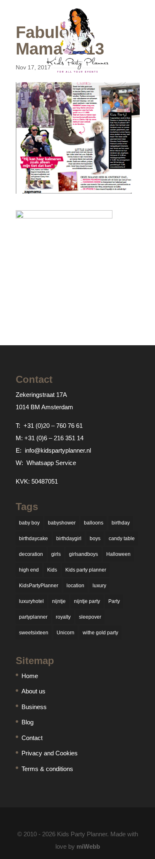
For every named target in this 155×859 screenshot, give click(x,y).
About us (33, 691)
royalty (63, 617)
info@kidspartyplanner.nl (58, 450)
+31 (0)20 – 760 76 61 (53, 425)
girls (56, 554)
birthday (121, 523)
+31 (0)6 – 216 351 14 (53, 437)
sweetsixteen (33, 633)
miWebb (88, 846)
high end (29, 570)
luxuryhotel (31, 601)
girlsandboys (83, 554)
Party (114, 601)
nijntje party (87, 601)
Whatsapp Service (51, 462)
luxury (99, 585)
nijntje (59, 601)
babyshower (62, 523)
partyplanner (33, 617)
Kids (52, 570)
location (75, 585)
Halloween (118, 554)
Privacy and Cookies (49, 753)
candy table (122, 538)
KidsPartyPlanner (38, 585)
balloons (93, 523)
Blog (27, 722)
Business (34, 706)
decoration (31, 554)
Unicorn (65, 633)
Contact (32, 737)
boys (95, 538)
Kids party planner (85, 570)
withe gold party (100, 633)
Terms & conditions (47, 768)
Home (29, 675)
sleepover (90, 617)
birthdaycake (33, 538)
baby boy (29, 523)
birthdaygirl (68, 538)
